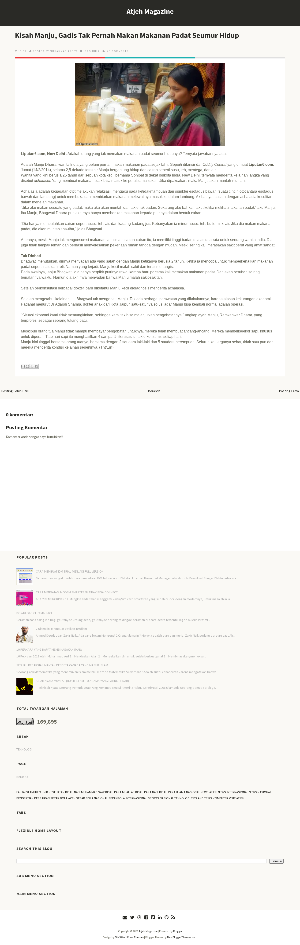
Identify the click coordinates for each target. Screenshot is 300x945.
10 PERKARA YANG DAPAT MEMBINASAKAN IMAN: (49, 649)
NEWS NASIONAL (260, 792)
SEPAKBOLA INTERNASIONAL (128, 798)
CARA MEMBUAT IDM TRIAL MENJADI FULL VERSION (70, 571)
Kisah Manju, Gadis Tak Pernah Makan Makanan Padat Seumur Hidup (127, 35)
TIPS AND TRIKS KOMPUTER (209, 798)
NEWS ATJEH (209, 792)
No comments (117, 51)
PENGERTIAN (25, 798)
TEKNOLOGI (24, 749)
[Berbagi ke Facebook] (36, 366)
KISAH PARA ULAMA (172, 792)
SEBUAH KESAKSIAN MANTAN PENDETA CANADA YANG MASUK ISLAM (62, 665)
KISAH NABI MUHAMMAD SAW (85, 792)
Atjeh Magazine (150, 11)
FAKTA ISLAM (25, 792)
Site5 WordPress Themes (129, 937)
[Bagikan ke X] (32, 366)
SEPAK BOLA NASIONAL (92, 798)
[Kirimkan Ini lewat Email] (23, 366)
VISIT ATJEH (236, 798)
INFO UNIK (91, 51)
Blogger (177, 931)
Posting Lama (289, 391)
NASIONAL (193, 792)
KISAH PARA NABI (146, 792)
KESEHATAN (56, 792)
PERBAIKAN (42, 798)
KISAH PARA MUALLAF (120, 792)
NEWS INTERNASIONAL (233, 792)
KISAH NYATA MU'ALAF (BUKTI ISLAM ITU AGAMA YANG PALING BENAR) (82, 681)
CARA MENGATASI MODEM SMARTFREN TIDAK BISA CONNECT (77, 592)
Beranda (154, 391)
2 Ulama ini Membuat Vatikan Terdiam (61, 629)
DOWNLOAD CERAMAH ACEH (35, 613)
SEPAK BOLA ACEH (62, 798)
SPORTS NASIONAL (161, 798)
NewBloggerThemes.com (182, 937)
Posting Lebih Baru (15, 391)
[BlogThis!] (27, 366)
